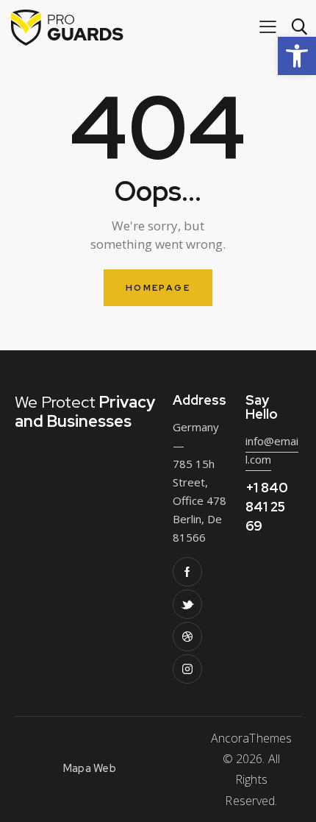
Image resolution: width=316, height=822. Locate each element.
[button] (297, 56)
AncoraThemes (251, 738)
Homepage (158, 288)
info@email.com (271, 450)
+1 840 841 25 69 (266, 506)
